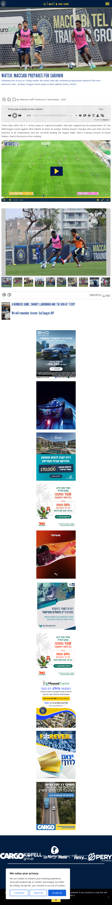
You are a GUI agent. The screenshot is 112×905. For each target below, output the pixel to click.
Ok (56, 899)
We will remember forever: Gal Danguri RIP (33, 313)
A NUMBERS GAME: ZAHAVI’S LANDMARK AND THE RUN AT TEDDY (43, 304)
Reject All (38, 892)
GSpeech (105, 119)
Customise (19, 892)
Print (108, 296)
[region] (38, 883)
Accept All (57, 892)
